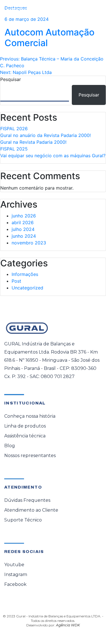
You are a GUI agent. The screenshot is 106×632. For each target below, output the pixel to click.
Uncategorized (27, 288)
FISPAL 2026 (14, 128)
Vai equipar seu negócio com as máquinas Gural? (52, 155)
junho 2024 (24, 236)
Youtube (14, 564)
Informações (25, 274)
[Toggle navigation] (93, 13)
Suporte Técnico (23, 520)
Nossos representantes (30, 455)
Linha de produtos (25, 426)
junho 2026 (24, 216)
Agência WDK (68, 625)
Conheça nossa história (29, 416)
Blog (9, 445)
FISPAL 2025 (14, 149)
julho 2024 (23, 229)
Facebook (15, 584)
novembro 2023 (29, 243)
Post (16, 281)
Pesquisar (10, 79)
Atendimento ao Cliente (31, 510)
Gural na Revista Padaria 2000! (33, 142)
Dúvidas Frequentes (27, 500)
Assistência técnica (25, 435)
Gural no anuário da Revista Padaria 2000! (45, 135)
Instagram (15, 574)
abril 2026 (23, 222)
